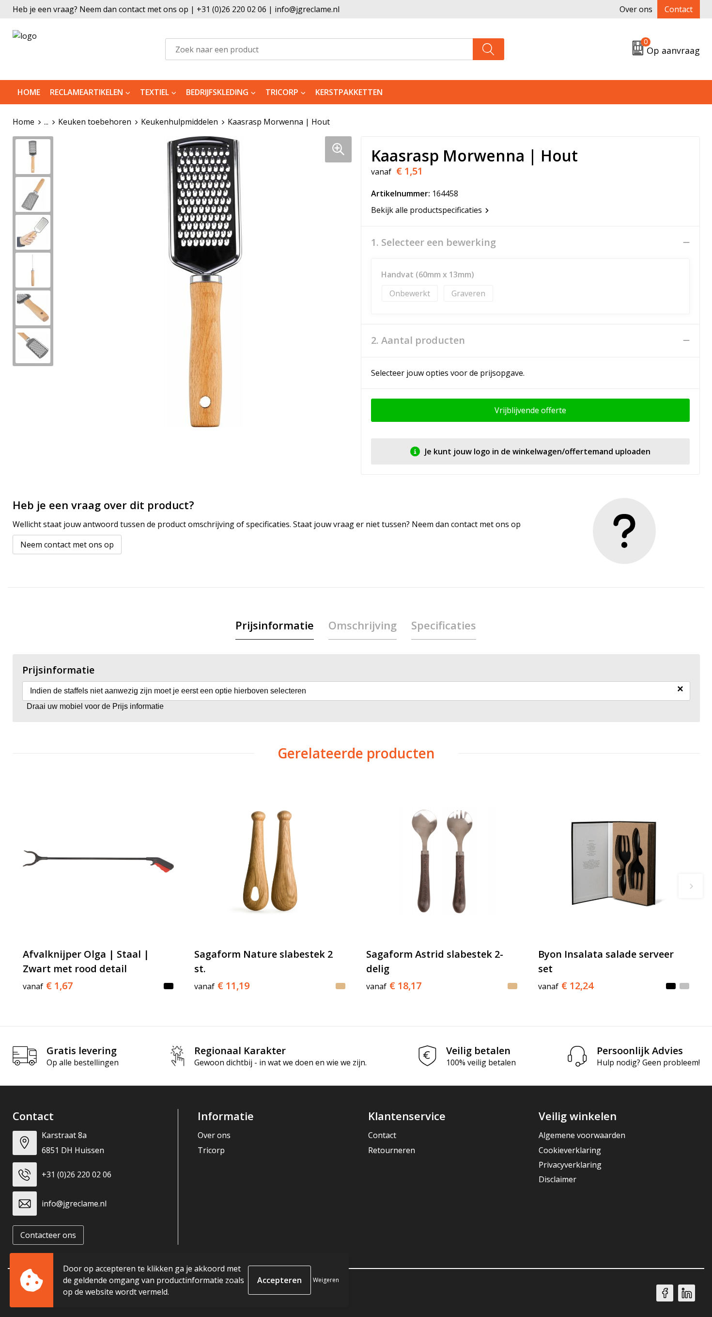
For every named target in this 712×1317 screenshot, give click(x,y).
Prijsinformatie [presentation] (274, 625)
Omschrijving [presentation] (362, 625)
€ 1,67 (48, 986)
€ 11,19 (221, 986)
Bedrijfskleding (217, 92)
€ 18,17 (393, 986)
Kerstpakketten (349, 92)
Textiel (154, 92)
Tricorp (281, 92)
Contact (679, 9)
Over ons (635, 9)
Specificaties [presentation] (443, 625)
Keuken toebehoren (94, 121)
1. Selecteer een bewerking (433, 242)
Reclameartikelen (86, 92)
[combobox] (319, 49)
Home (28, 92)
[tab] (274, 625)
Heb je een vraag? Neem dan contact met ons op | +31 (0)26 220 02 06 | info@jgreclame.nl (176, 9)
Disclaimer (557, 1179)
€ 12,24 (565, 986)
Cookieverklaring (570, 1150)
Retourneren (391, 1150)
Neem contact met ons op (67, 544)
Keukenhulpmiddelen (179, 121)
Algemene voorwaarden (582, 1135)
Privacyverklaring (570, 1164)
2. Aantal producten (418, 340)
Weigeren (326, 1280)
